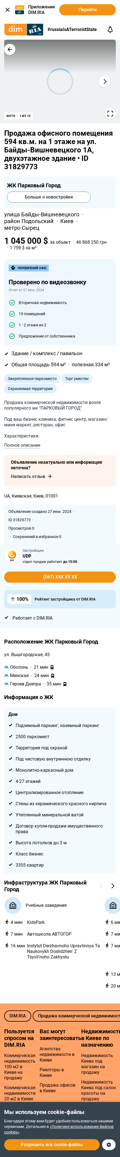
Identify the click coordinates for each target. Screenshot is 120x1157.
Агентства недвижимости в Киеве (57, 1054)
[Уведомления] (110, 29)
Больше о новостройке (49, 197)
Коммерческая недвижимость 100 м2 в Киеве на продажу (19, 1066)
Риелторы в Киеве (52, 1072)
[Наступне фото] (104, 81)
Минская (19, 675)
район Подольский (29, 221)
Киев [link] (67, 221)
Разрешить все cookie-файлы (52, 1144)
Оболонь (19, 667)
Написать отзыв (28, 476)
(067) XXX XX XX (60, 577)
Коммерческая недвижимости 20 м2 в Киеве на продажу (19, 1096)
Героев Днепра (25, 684)
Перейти (88, 9)
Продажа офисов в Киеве (57, 1087)
